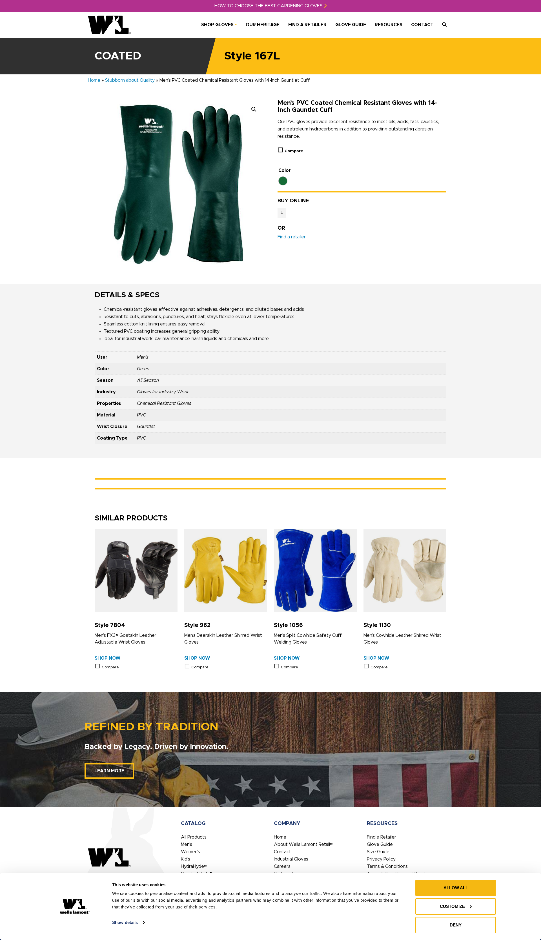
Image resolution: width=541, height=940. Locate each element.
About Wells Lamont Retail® (303, 844)
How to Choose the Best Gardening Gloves (269, 6)
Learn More (109, 771)
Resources (388, 25)
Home (94, 80)
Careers (282, 866)
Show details (125, 922)
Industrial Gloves (291, 859)
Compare (294, 151)
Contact (422, 25)
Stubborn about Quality (130, 80)
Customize (452, 906)
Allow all (456, 887)
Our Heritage (263, 25)
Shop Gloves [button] (217, 25)
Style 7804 (110, 625)
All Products (194, 837)
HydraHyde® (194, 866)
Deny (456, 925)
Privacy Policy (381, 859)
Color (284, 170)
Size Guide (378, 852)
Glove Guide (350, 25)
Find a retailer (292, 237)
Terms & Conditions (387, 866)
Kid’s (185, 859)
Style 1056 (288, 625)
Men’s (186, 844)
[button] (254, 109)
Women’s (190, 852)
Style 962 (197, 625)
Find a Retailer (307, 25)
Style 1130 (377, 625)
